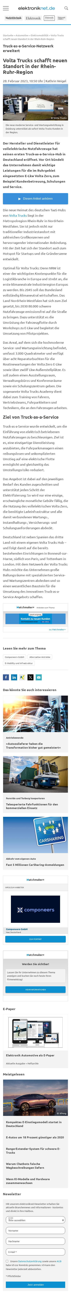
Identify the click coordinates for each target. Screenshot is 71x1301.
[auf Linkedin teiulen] (14, 677)
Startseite (8, 35)
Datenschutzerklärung (30, 1261)
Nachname (13, 1241)
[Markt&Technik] (13, 18)
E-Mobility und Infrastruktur (19, 663)
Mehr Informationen (35, 989)
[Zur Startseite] (36, 8)
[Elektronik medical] (62, 18)
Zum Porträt (35, 939)
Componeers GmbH (14, 656)
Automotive (22, 35)
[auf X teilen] (30, 677)
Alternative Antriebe (39, 656)
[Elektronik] (33, 18)
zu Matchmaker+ (57, 629)
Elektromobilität (39, 35)
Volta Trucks (18, 215)
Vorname (13, 1230)
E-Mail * (12, 1251)
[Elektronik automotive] (49, 18)
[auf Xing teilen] (22, 677)
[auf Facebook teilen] (6, 677)
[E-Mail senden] (39, 677)
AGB (59, 1261)
